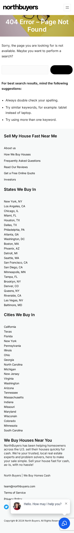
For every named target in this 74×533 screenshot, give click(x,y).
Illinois (8, 350)
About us (10, 148)
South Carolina (13, 430)
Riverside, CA (12, 295)
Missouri (9, 406)
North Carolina (13, 364)
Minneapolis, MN (15, 272)
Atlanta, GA (11, 234)
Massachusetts (13, 397)
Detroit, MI (11, 253)
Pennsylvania (12, 345)
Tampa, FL (11, 276)
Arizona (9, 388)
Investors (10, 179)
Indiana (8, 402)
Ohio (7, 355)
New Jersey (11, 373)
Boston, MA (11, 243)
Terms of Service (15, 492)
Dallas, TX (10, 225)
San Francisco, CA (16, 262)
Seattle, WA (11, 258)
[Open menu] (67, 7)
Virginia (9, 378)
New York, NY (13, 201)
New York (10, 341)
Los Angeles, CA (14, 206)
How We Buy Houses (17, 154)
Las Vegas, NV (13, 300)
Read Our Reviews (16, 167)
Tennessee (11, 392)
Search (61, 70)
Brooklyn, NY (12, 281)
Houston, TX (12, 220)
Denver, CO (11, 286)
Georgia (9, 359)
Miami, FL (10, 215)
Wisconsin (10, 416)
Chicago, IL (11, 211)
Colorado (10, 420)
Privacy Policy (13, 499)
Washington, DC (14, 239)
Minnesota (10, 425)
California (10, 326)
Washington (11, 383)
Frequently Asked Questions (22, 160)
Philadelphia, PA (14, 229)
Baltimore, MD (13, 305)
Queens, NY (12, 290)
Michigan (10, 369)
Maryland (10, 411)
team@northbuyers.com (19, 486)
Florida (8, 336)
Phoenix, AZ (12, 248)
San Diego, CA (13, 267)
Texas (8, 331)
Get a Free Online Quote (19, 173)
